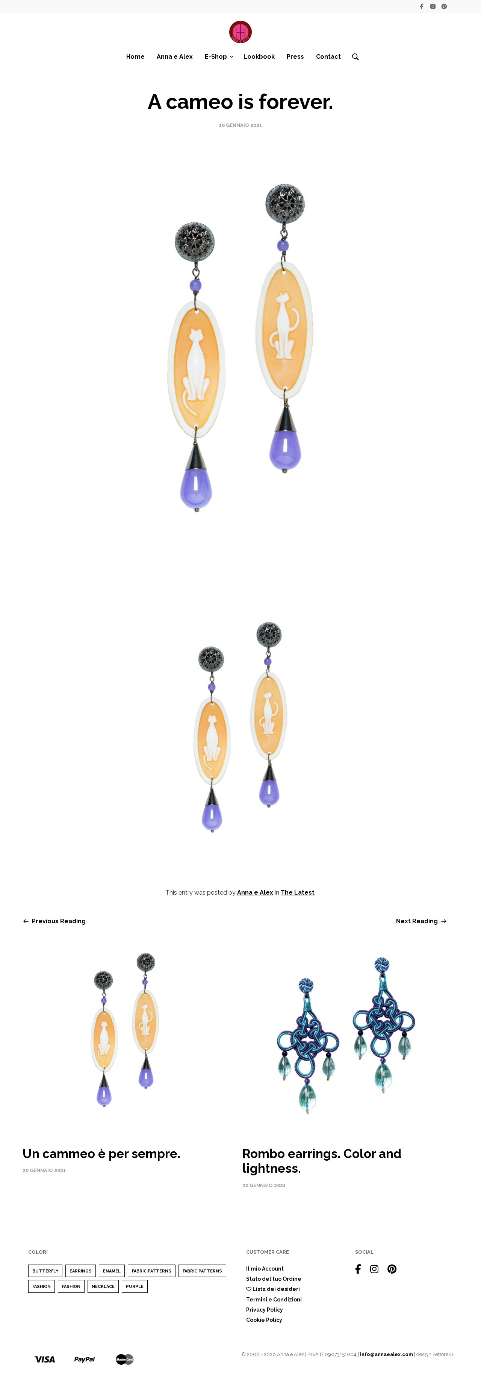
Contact (328, 56)
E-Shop (216, 56)
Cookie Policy (264, 1320)
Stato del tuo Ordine (273, 1279)
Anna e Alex (175, 56)
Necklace (103, 1286)
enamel (112, 1271)
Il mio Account (265, 1269)
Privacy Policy (264, 1310)
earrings (81, 1271)
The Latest (298, 892)
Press (295, 56)
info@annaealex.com (386, 1354)
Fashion (41, 1286)
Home (135, 56)
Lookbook (259, 56)
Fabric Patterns (151, 1271)
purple (135, 1286)
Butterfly (45, 1271)
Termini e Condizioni (274, 1300)
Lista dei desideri (275, 1289)
